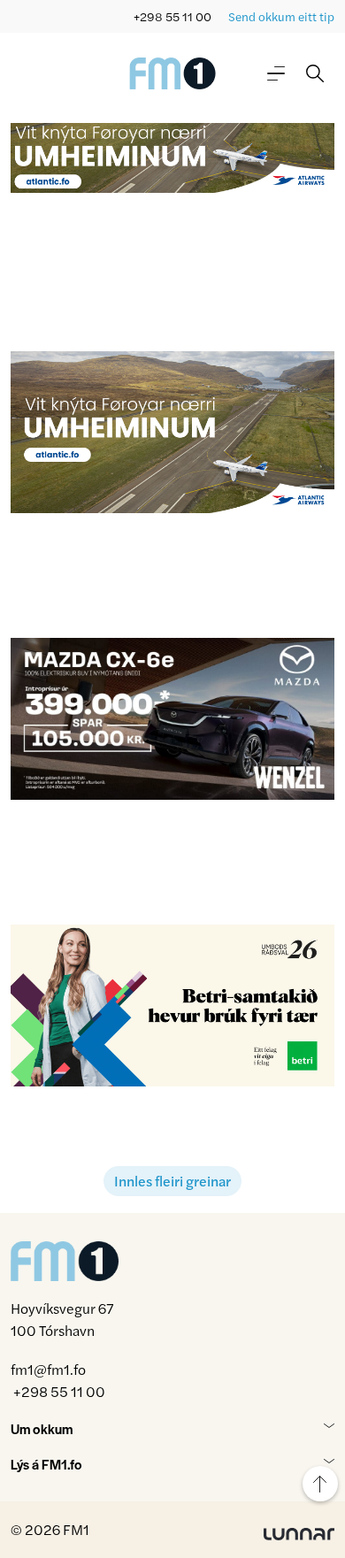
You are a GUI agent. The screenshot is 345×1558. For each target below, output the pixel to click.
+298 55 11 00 (172, 16)
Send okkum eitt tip (281, 16)
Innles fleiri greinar (172, 1180)
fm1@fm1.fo (48, 1369)
